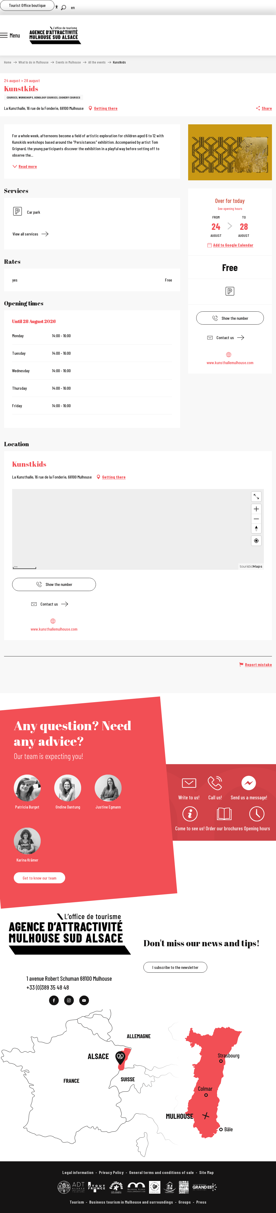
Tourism (77, 1201)
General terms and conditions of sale (161, 1172)
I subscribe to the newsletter (175, 967)
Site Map (206, 1172)
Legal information (78, 1172)
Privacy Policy (111, 1172)
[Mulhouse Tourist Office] (55, 35)
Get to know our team (39, 877)
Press (201, 1201)
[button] (63, 7)
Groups (184, 1201)
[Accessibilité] (56, 7)
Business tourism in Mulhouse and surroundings (131, 1201)
